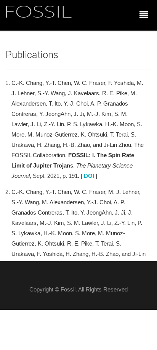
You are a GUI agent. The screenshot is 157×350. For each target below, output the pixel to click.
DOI (89, 176)
